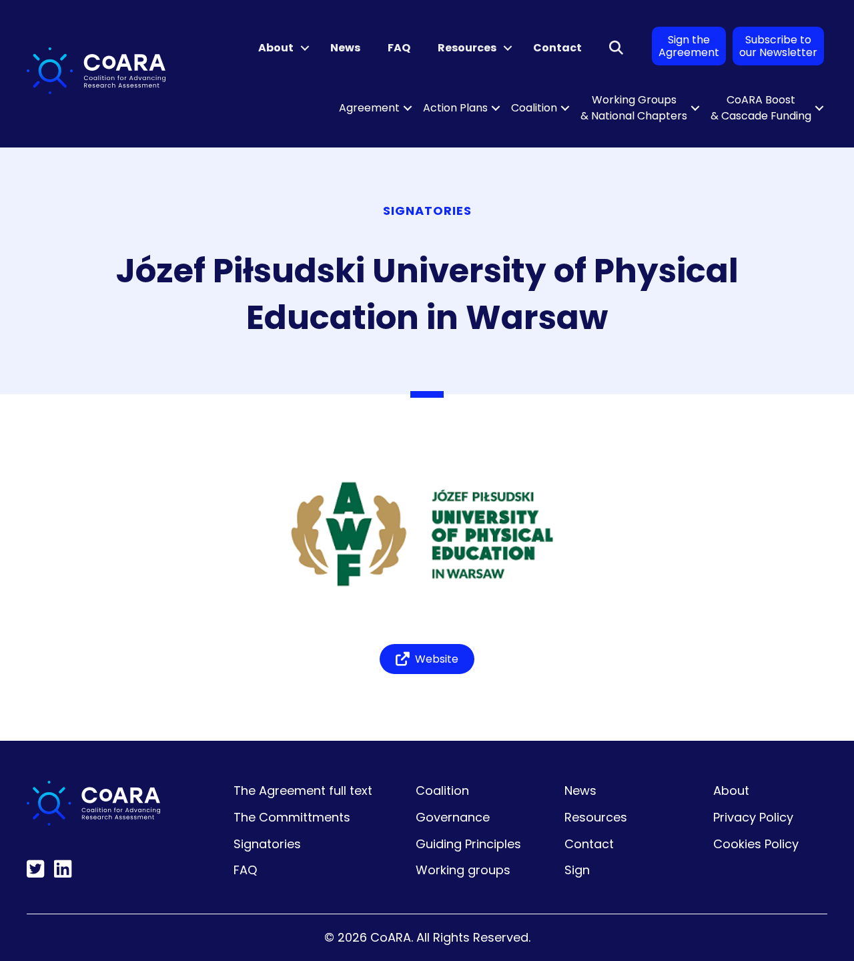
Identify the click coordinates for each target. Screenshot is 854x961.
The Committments (292, 817)
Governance (453, 817)
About (276, 47)
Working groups (463, 870)
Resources (467, 47)
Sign (577, 870)
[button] (305, 48)
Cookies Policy (756, 844)
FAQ (399, 47)
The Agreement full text (303, 790)
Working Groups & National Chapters (633, 107)
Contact (557, 47)
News (345, 47)
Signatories (267, 844)
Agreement (369, 107)
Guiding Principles (468, 844)
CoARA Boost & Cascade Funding (761, 107)
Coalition (534, 107)
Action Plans (455, 107)
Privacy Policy (753, 817)
